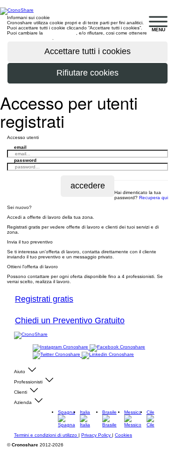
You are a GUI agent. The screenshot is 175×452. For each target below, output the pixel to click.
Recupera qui (153, 197)
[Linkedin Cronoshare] (108, 355)
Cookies (123, 435)
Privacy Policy (96, 435)
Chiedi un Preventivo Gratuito (70, 320)
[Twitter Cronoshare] (57, 355)
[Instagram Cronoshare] (61, 347)
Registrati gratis (44, 299)
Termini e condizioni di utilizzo (46, 435)
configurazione (60, 32)
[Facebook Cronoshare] (117, 347)
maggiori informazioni (29, 38)
